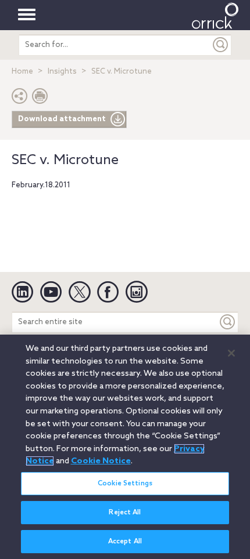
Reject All (125, 513)
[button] (20, 98)
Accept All (125, 542)
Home (22, 71)
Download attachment (62, 119)
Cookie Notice (101, 461)
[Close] (231, 353)
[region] (125, 447)
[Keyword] (227, 322)
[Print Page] (40, 98)
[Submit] (220, 45)
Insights (62, 71)
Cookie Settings (125, 484)
